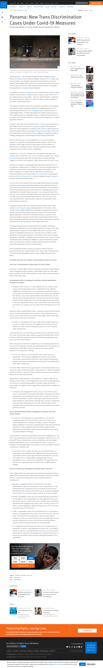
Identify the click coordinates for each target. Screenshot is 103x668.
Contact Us (9, 651)
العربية (11, 3)
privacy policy (58, 664)
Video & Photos (39, 7)
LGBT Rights (17, 580)
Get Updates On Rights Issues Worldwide (22, 643)
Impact (48, 7)
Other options (91, 664)
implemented (30, 92)
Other (31, 561)
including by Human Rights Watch (45, 131)
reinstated (13, 158)
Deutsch (32, 3)
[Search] (87, 3)
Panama (18, 79)
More (57, 3)
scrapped (53, 176)
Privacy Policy (23, 651)
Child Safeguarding (44, 651)
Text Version (52, 651)
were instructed (41, 174)
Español (52, 3)
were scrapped (24, 172)
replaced (35, 153)
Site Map (36, 651)
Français (27, 3)
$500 (15, 561)
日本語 (36, 3)
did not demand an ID (24, 176)
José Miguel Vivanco (37, 110)
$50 (15, 558)
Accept (82, 664)
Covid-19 (48, 79)
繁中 (18, 3)
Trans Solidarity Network (20, 493)
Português (41, 3)
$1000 (23, 561)
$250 (31, 558)
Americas (24, 575)
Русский (47, 3)
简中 (15, 3)
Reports (29, 7)
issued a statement (41, 124)
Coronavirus (17, 577)
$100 (23, 558)
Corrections (15, 651)
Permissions (30, 651)
